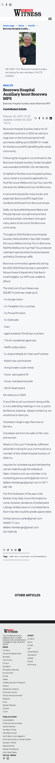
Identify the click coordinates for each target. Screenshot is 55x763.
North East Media (9, 752)
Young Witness (24, 556)
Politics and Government (12, 695)
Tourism (6, 708)
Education (7, 666)
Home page (8, 26)
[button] (35, 118)
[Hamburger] (50, 19)
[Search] (3, 5)
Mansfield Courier (10, 733)
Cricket (30, 645)
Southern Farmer (9, 743)
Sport (31, 635)
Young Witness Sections (38, 556)
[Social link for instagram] (10, 5)
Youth (5, 712)
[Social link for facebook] (6, 5)
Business (6, 657)
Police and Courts (10, 692)
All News (6, 650)
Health (31, 26)
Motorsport (32, 655)
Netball (30, 658)
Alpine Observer (9, 727)
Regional (6, 699)
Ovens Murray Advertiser (12, 723)
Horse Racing (33, 652)
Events (5, 676)
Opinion (6, 686)
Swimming (32, 665)
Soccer (30, 661)
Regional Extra (8, 746)
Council (6, 663)
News (21, 26)
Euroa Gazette (8, 720)
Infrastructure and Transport (14, 683)
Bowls (30, 642)
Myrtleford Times (9, 730)
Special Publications (11, 749)
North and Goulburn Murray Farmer (17, 739)
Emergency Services (11, 670)
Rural (5, 702)
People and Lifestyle (11, 689)
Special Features (9, 705)
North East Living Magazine (14, 736)
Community (7, 660)
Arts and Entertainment (12, 654)
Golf (29, 648)
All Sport (31, 639)
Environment (8, 673)
